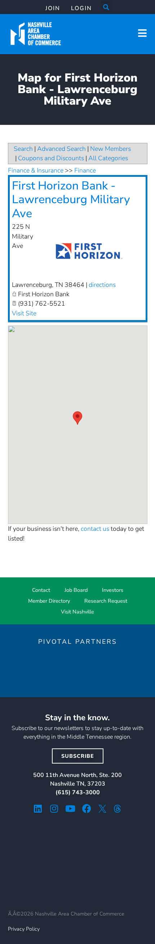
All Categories (108, 158)
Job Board (76, 590)
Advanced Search (61, 148)
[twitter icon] (102, 809)
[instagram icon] (54, 808)
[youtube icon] (70, 808)
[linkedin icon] (38, 808)
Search (23, 148)
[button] (106, 7)
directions (102, 284)
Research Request (105, 600)
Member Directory (49, 600)
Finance (85, 170)
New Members (110, 148)
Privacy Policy (24, 928)
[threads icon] (117, 809)
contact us (95, 528)
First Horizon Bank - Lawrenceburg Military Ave (71, 199)
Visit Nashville (77, 611)
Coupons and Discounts (51, 158)
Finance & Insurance (35, 170)
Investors (112, 590)
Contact (41, 590)
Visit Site (24, 313)
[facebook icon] (86, 808)
